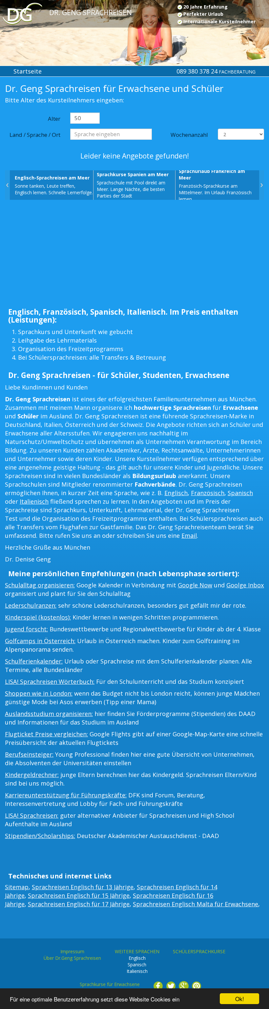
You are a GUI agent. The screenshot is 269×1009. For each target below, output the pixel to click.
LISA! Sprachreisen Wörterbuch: (49, 681)
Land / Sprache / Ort (35, 134)
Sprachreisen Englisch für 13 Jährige (83, 887)
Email (189, 535)
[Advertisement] (134, 256)
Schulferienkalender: (34, 661)
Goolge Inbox (245, 585)
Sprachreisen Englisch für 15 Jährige (79, 895)
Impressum (72, 951)
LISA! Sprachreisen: (31, 815)
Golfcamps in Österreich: (40, 641)
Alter (54, 118)
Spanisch (240, 493)
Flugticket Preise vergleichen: (46, 734)
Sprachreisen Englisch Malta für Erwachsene (195, 904)
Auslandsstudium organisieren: (49, 714)
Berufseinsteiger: (29, 754)
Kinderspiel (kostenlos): (38, 617)
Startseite (27, 71)
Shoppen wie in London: (38, 693)
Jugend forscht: (26, 629)
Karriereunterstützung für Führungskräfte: (66, 795)
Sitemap (17, 887)
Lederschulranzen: (30, 605)
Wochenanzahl (189, 134)
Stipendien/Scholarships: (40, 836)
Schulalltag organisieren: (40, 585)
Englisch (176, 493)
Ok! (239, 999)
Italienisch (34, 501)
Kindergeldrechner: (32, 775)
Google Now (195, 585)
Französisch (207, 493)
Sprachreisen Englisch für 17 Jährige (79, 904)
